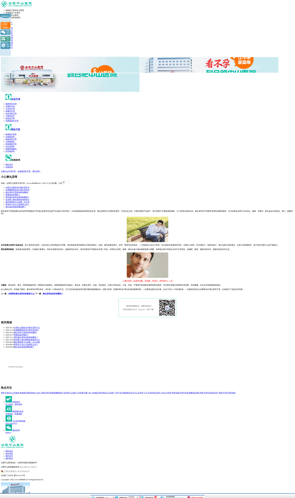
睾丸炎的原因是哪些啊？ (16, 207)
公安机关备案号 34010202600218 (16, 471)
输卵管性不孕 (11, 104)
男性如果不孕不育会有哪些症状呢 (186, 393)
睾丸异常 (36, 171)
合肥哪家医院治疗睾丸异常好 (18, 190)
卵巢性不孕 (10, 111)
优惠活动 (9, 167)
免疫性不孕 (10, 118)
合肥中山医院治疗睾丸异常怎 (18, 187)
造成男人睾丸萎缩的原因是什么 (27, 340)
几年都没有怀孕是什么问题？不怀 (105, 393)
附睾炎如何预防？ (13, 195)
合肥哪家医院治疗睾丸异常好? (26, 330)
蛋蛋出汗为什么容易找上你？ (18, 204)
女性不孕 (15, 99)
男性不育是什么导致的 (10, 393)
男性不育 (15, 129)
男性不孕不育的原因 (227, 393)
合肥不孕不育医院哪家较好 (52, 393)
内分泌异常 (10, 146)
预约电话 (9, 458)
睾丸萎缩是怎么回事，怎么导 (18, 202)
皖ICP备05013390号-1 (28, 467)
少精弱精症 (10, 142)
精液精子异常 (11, 134)
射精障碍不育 (11, 144)
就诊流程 (9, 454)
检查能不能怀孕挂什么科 (30, 393)
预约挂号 (9, 165)
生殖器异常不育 (24, 171)
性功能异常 (10, 151)
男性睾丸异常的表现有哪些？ (18, 197)
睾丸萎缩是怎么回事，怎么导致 (27, 342)
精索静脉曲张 (11, 149)
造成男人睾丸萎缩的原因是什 (18, 200)
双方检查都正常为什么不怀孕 (131, 393)
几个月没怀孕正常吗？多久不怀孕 (157, 393)
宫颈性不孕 (10, 106)
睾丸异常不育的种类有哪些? (17, 192)
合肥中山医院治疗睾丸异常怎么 (27, 328)
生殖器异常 (10, 137)
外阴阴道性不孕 (12, 121)
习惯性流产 (10, 116)
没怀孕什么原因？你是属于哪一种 (77, 393)
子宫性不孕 (10, 109)
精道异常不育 (11, 139)
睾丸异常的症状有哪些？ (53, 294)
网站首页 (9, 451)
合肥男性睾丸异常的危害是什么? (21, 294)
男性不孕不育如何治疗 (209, 393)
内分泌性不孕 (11, 114)
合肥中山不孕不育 (8, 171)
